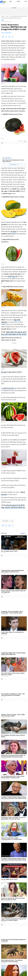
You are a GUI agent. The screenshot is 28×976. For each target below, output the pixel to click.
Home (2, 16)
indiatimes (3, 219)
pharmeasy (3, 422)
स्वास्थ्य (7, 16)
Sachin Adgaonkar (6, 33)
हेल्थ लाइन (3, 372)
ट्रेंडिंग (10, 1)
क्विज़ (26, 1)
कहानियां (18, 1)
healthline (3, 369)
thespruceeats (3, 467)
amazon (2, 138)
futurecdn (3, 83)
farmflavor (3, 307)
